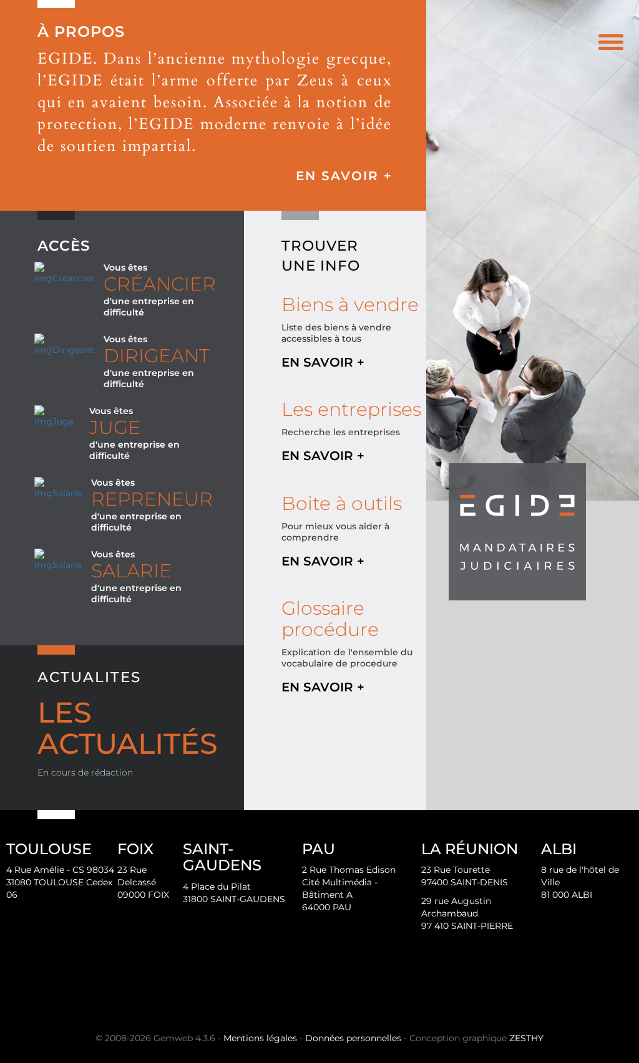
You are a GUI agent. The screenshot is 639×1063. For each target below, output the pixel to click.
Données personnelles (353, 1038)
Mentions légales (260, 1038)
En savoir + (344, 175)
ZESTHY (526, 1038)
